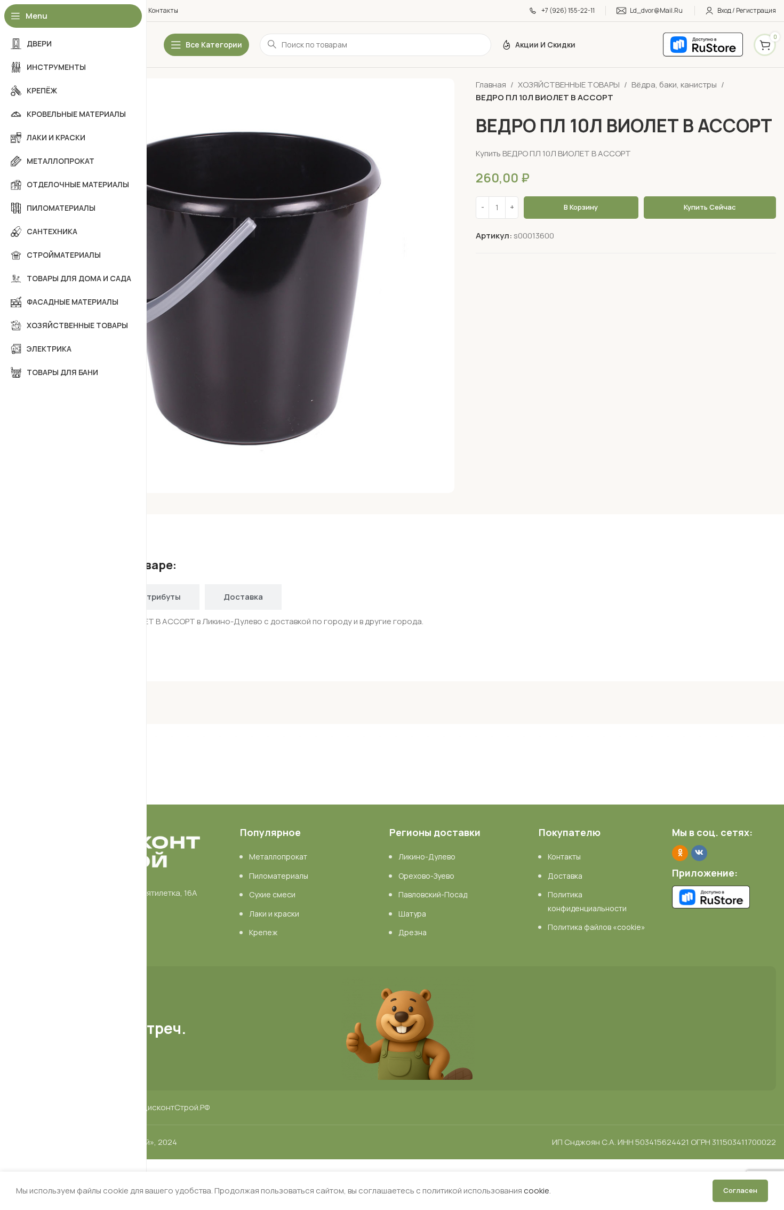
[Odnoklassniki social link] (680, 853)
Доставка (565, 876)
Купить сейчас (710, 207)
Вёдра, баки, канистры (674, 84)
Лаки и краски (274, 914)
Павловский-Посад (432, 894)
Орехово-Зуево (426, 876)
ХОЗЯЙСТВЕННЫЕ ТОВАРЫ (569, 84)
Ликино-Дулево (426, 856)
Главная (491, 84)
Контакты (564, 856)
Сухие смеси (272, 894)
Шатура (412, 914)
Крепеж (263, 932)
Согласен (740, 1190)
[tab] (161, 597)
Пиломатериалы (278, 876)
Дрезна (412, 932)
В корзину (581, 207)
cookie (536, 1190)
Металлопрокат (278, 856)
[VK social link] (699, 853)
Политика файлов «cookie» (596, 927)
